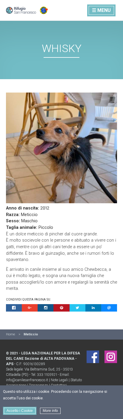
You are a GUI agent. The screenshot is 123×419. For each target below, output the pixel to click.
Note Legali (59, 380)
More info (50, 411)
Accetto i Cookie (20, 411)
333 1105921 (47, 375)
